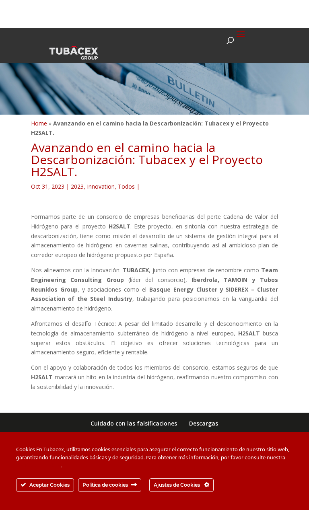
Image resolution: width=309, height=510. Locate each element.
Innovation (101, 186)
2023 (77, 186)
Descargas (203, 423)
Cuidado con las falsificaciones (134, 423)
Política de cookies (38, 466)
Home (39, 123)
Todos (126, 186)
